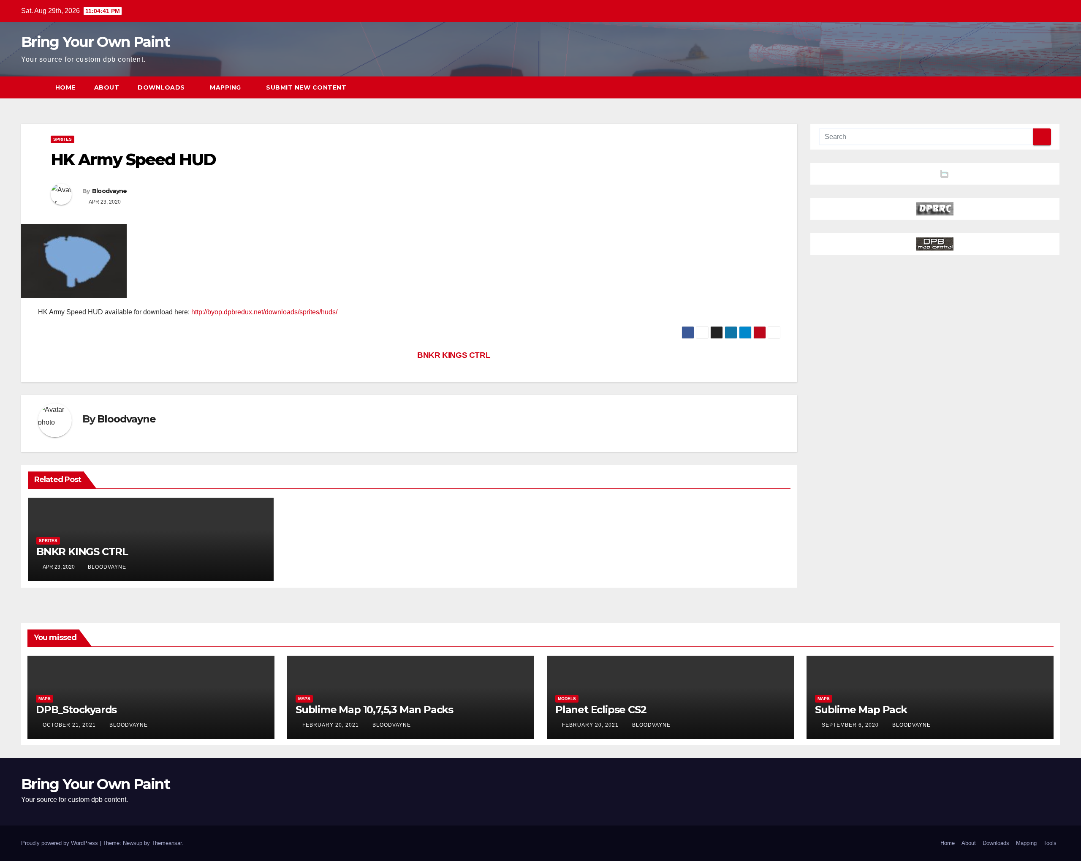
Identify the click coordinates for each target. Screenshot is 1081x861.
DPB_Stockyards (76, 709)
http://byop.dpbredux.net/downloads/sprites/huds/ (264, 312)
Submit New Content (306, 87)
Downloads (162, 87)
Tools (1050, 843)
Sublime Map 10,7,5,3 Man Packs (374, 709)
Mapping (226, 87)
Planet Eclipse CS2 (600, 709)
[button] (1037, 87)
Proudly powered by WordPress (60, 843)
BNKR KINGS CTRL (452, 355)
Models (567, 698)
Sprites (62, 139)
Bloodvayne (109, 191)
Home (65, 87)
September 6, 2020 (851, 725)
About (107, 87)
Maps (44, 698)
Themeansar (167, 843)
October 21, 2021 (70, 725)
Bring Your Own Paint (95, 42)
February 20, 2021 (331, 725)
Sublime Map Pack (861, 709)
